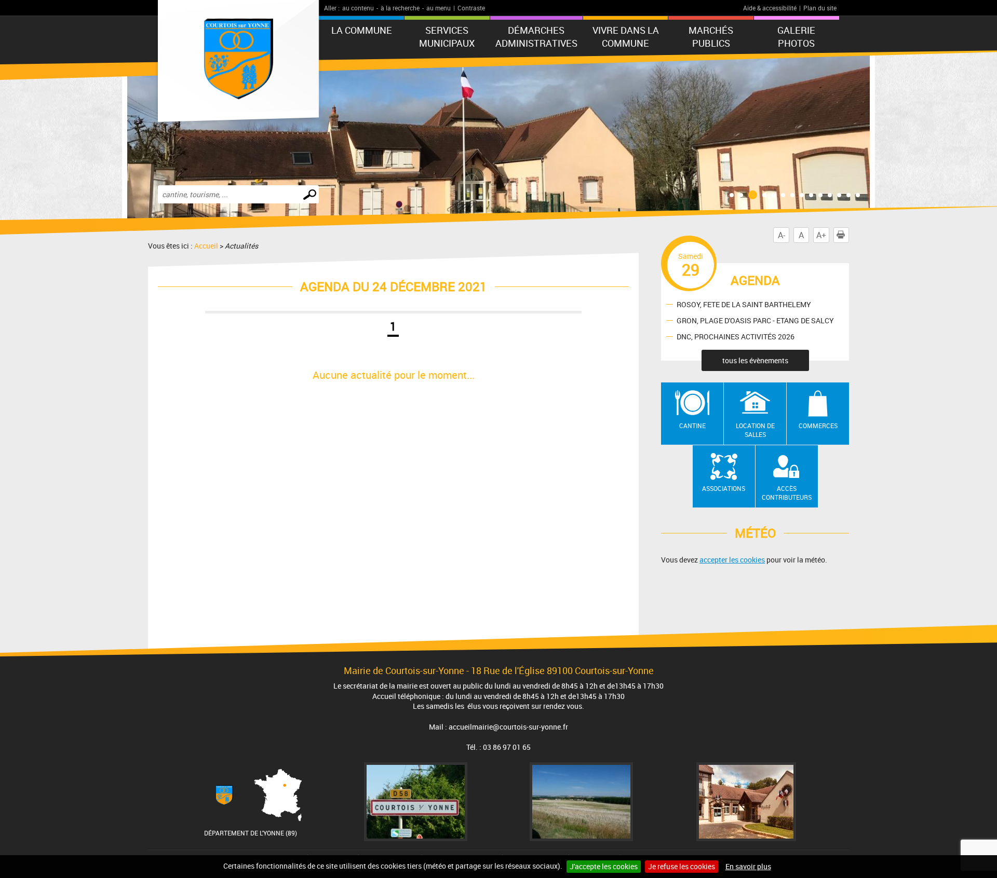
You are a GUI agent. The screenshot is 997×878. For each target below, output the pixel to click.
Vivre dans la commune (625, 36)
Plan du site (820, 8)
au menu (438, 8)
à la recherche (400, 8)
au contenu (358, 8)
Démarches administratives (536, 36)
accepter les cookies (732, 560)
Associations (723, 488)
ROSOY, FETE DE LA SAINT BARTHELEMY (744, 304)
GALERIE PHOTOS (796, 36)
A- (781, 235)
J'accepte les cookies (604, 866)
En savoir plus (748, 866)
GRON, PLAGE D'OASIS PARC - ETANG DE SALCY (755, 320)
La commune (361, 30)
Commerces (818, 425)
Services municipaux (447, 36)
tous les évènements (755, 360)
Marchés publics (711, 36)
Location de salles (755, 429)
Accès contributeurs (787, 492)
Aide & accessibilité (770, 8)
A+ (821, 235)
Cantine (692, 425)
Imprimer (848, 235)
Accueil (206, 246)
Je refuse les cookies (681, 866)
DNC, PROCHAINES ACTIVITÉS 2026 (735, 336)
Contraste (471, 8)
